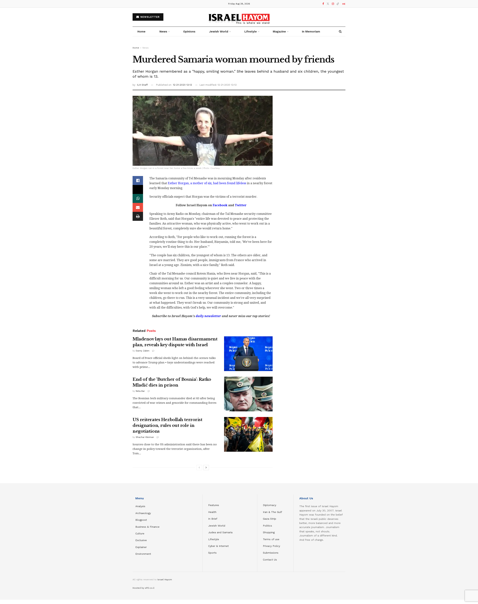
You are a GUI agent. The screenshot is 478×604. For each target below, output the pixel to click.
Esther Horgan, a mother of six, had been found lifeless (207, 183)
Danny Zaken (142, 351)
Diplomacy (270, 505)
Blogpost (141, 519)
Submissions (270, 552)
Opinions (189, 31)
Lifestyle (213, 539)
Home (141, 31)
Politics (267, 525)
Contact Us (270, 559)
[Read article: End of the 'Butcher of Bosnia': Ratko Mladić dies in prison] (248, 394)
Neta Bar (140, 391)
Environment (143, 553)
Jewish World (216, 525)
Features (213, 505)
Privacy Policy (271, 545)
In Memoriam (311, 31)
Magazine (279, 31)
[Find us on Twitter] (328, 4)
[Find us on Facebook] (323, 4)
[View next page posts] (206, 467)
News (163, 31)
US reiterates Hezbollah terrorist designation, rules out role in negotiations (167, 425)
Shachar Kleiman (145, 437)
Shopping (269, 532)
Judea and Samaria (220, 532)
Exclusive (141, 540)
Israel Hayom (164, 579)
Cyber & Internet (218, 545)
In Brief (212, 518)
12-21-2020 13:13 (182, 84)
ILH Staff (142, 84)
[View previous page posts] (199, 467)
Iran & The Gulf (272, 511)
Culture (139, 533)
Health (212, 511)
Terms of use (271, 539)
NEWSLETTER (149, 16)
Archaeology (143, 513)
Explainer (141, 547)
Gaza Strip (269, 518)
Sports (212, 552)
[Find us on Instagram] (333, 4)
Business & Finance (147, 526)
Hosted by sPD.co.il (143, 588)
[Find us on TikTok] (338, 4)
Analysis (140, 506)
